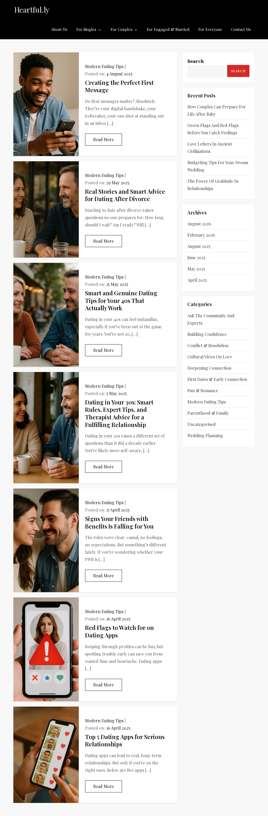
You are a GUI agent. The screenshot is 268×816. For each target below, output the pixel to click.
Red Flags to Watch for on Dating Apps (119, 631)
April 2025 (197, 280)
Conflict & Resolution (207, 345)
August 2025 (198, 246)
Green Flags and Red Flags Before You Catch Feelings (213, 129)
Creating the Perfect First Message (119, 86)
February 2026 (201, 235)
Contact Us (241, 29)
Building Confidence (207, 334)
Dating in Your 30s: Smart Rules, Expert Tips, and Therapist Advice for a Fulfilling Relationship (119, 413)
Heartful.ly (31, 9)
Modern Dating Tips (104, 66)
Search (195, 61)
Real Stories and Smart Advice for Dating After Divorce (125, 195)
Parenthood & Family (208, 413)
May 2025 (196, 268)
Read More (103, 139)
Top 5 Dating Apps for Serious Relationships (125, 740)
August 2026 (199, 223)
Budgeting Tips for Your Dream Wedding (217, 166)
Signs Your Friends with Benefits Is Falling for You (119, 522)
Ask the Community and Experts (210, 319)
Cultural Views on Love (209, 356)
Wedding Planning (205, 435)
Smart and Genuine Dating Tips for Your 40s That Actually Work (121, 300)
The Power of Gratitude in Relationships (212, 184)
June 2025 (196, 257)
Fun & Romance (202, 390)
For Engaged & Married (168, 29)
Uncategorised (201, 424)
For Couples (121, 29)
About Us (59, 29)
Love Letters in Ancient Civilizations (209, 147)
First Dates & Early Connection (217, 379)
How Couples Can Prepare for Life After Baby (216, 110)
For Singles (86, 29)
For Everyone (210, 29)
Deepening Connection (209, 368)
